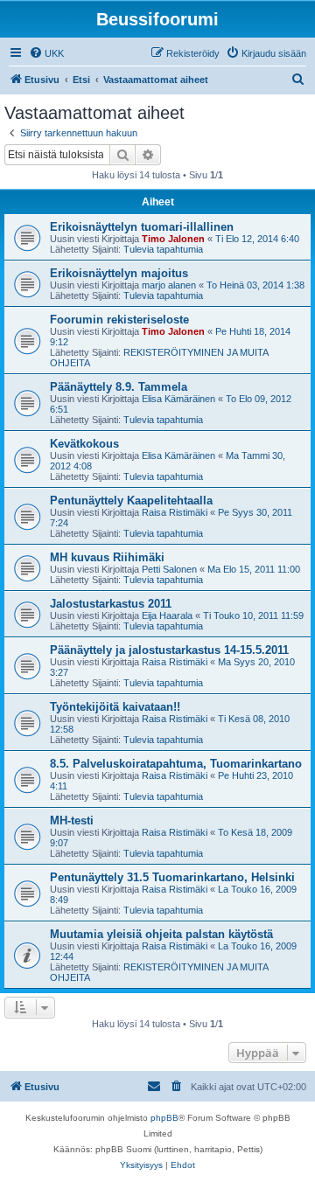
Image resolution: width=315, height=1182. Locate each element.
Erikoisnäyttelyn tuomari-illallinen (142, 226)
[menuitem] (46, 53)
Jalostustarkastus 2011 (111, 603)
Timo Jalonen (173, 238)
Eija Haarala (167, 615)
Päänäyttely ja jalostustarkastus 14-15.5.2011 (169, 650)
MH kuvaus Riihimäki (107, 557)
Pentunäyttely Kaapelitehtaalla (131, 500)
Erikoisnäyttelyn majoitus (119, 273)
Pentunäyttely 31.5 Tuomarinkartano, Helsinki (172, 877)
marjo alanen (169, 285)
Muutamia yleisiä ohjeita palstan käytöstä (161, 934)
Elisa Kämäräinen (178, 398)
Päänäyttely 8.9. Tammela (118, 386)
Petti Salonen (169, 569)
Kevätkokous (84, 443)
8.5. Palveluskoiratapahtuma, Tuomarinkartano (176, 763)
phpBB (164, 1118)
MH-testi (72, 820)
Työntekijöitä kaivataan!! (115, 706)
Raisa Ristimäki (174, 512)
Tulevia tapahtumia (163, 249)
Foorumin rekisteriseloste (119, 319)
